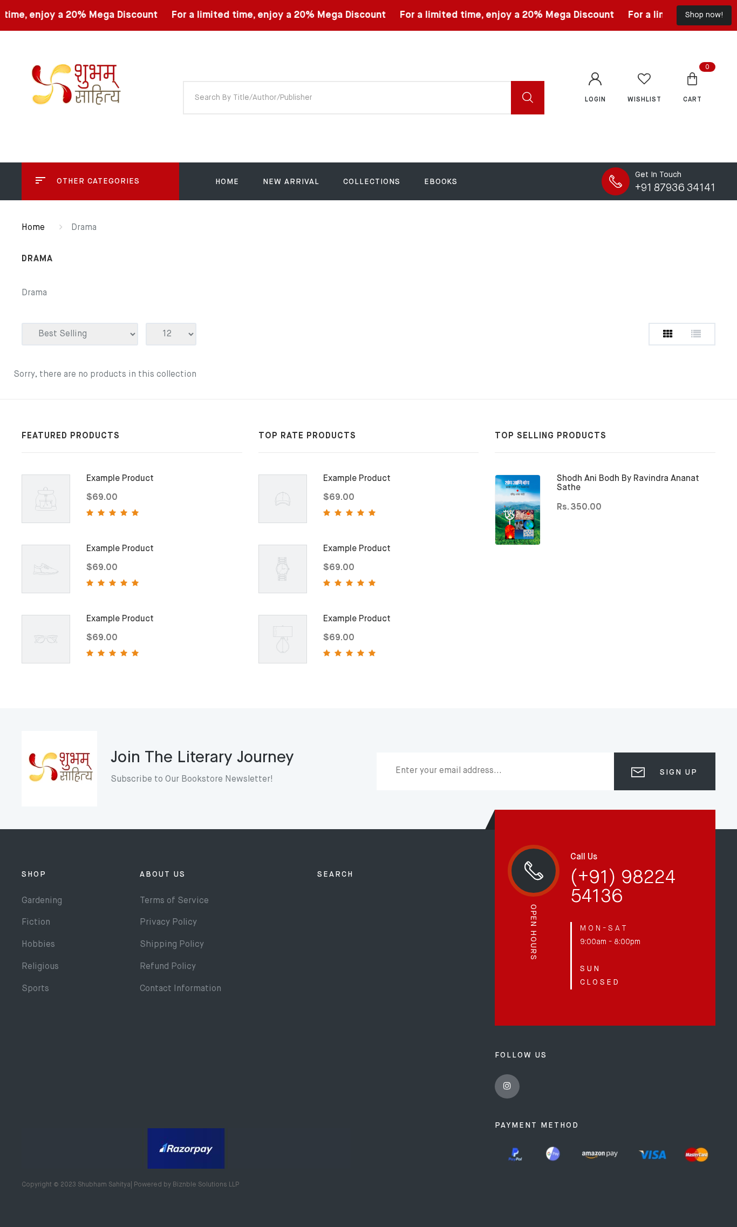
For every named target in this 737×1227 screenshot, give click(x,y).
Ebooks (441, 182)
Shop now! (704, 15)
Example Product (120, 478)
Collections (371, 182)
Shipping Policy (172, 944)
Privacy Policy (168, 922)
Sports (35, 989)
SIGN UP (677, 772)
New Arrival (291, 182)
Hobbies (38, 944)
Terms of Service (174, 901)
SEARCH (335, 874)
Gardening (42, 901)
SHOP (34, 874)
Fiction (36, 922)
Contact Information (180, 989)
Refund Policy (168, 966)
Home (227, 182)
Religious (40, 966)
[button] (692, 86)
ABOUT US (163, 874)
